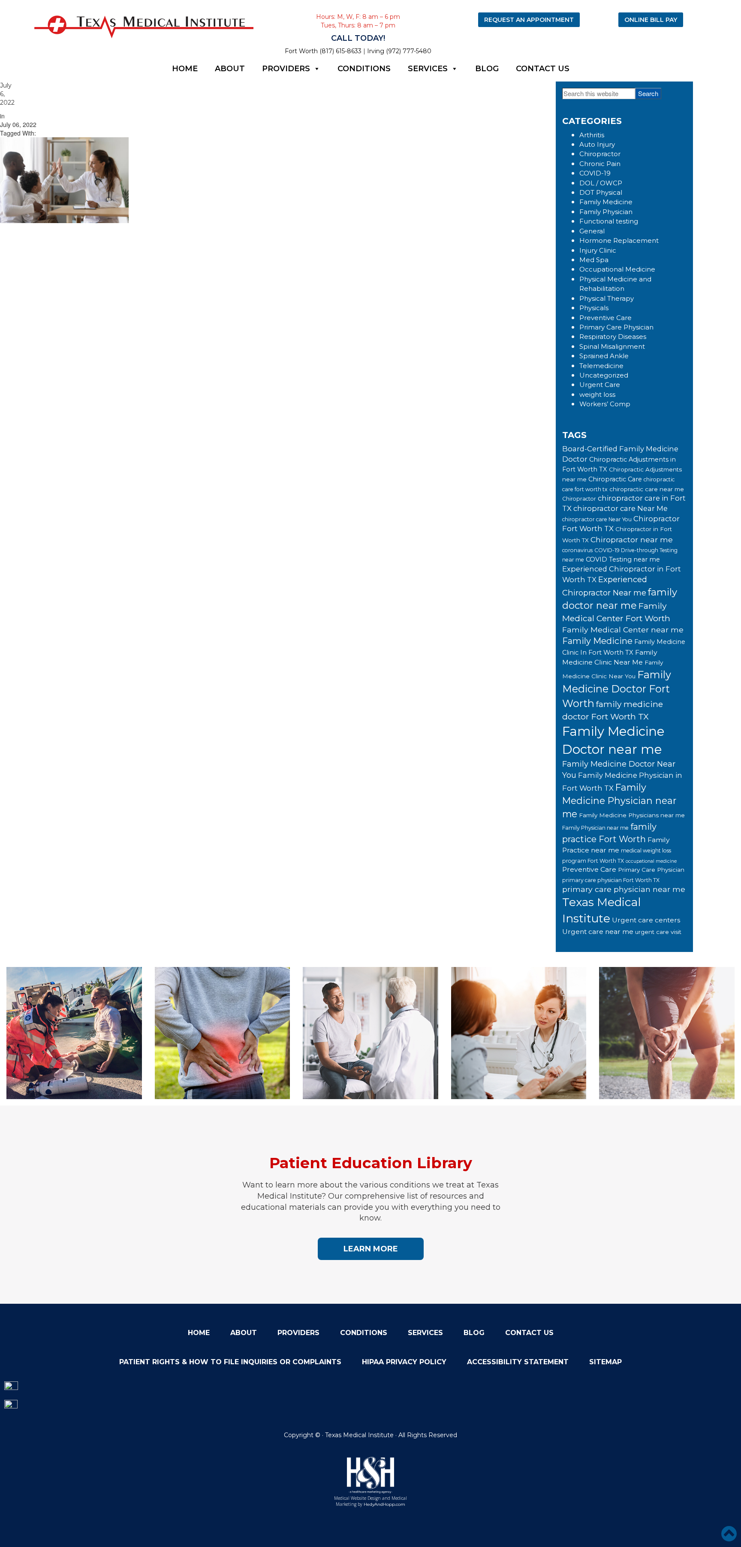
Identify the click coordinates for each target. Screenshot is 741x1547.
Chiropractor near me (631, 539)
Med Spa (593, 260)
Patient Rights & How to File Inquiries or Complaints (230, 1362)
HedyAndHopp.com (384, 1504)
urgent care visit (658, 931)
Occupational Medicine (617, 269)
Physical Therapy (606, 298)
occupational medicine (651, 861)
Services (428, 68)
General (592, 231)
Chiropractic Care (615, 479)
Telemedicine (601, 366)
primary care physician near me (623, 889)
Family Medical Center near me (623, 629)
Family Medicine (606, 202)
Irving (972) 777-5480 (399, 51)
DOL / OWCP (600, 183)
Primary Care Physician (616, 327)
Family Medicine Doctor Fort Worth (616, 689)
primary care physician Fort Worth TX (611, 880)
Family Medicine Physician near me (619, 800)
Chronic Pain (600, 164)
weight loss (597, 394)
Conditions (364, 68)
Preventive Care (605, 318)
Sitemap (605, 1362)
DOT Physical (600, 192)
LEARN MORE (370, 1249)
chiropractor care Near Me (620, 508)
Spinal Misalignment (612, 346)
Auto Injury (597, 144)
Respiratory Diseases (612, 336)
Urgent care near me (597, 932)
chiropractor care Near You (597, 519)
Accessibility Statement (518, 1362)
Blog (487, 68)
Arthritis (591, 135)
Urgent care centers (646, 920)
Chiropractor (600, 154)
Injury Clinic (597, 250)
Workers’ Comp (604, 404)
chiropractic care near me (646, 489)
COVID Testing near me (623, 559)
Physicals (593, 308)
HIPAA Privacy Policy (404, 1362)
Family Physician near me (595, 828)
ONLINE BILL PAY (650, 20)
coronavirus (577, 550)
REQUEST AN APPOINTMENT (529, 20)
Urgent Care (599, 385)
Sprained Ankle (604, 356)
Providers (286, 68)
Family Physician (606, 212)
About (230, 68)
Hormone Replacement (619, 240)
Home (185, 68)
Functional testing (608, 221)
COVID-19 (595, 173)
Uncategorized (603, 375)
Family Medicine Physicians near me (632, 815)
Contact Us (542, 68)
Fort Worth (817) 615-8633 (323, 51)
